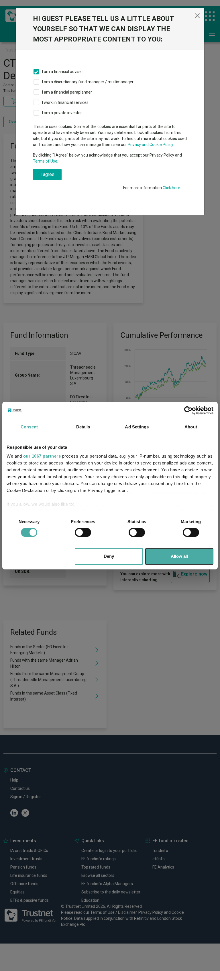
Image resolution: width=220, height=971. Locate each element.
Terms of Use (45, 161)
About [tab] (190, 426)
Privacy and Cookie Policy (150, 144)
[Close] (197, 15)
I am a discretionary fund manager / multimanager (87, 82)
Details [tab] (83, 426)
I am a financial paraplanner (67, 92)
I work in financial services (65, 102)
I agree (47, 174)
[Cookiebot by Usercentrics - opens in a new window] (188, 410)
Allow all (179, 556)
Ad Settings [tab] (137, 426)
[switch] (83, 532)
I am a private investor (62, 112)
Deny (109, 556)
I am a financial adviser (62, 71)
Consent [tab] (29, 426)
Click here (171, 187)
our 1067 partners (42, 456)
